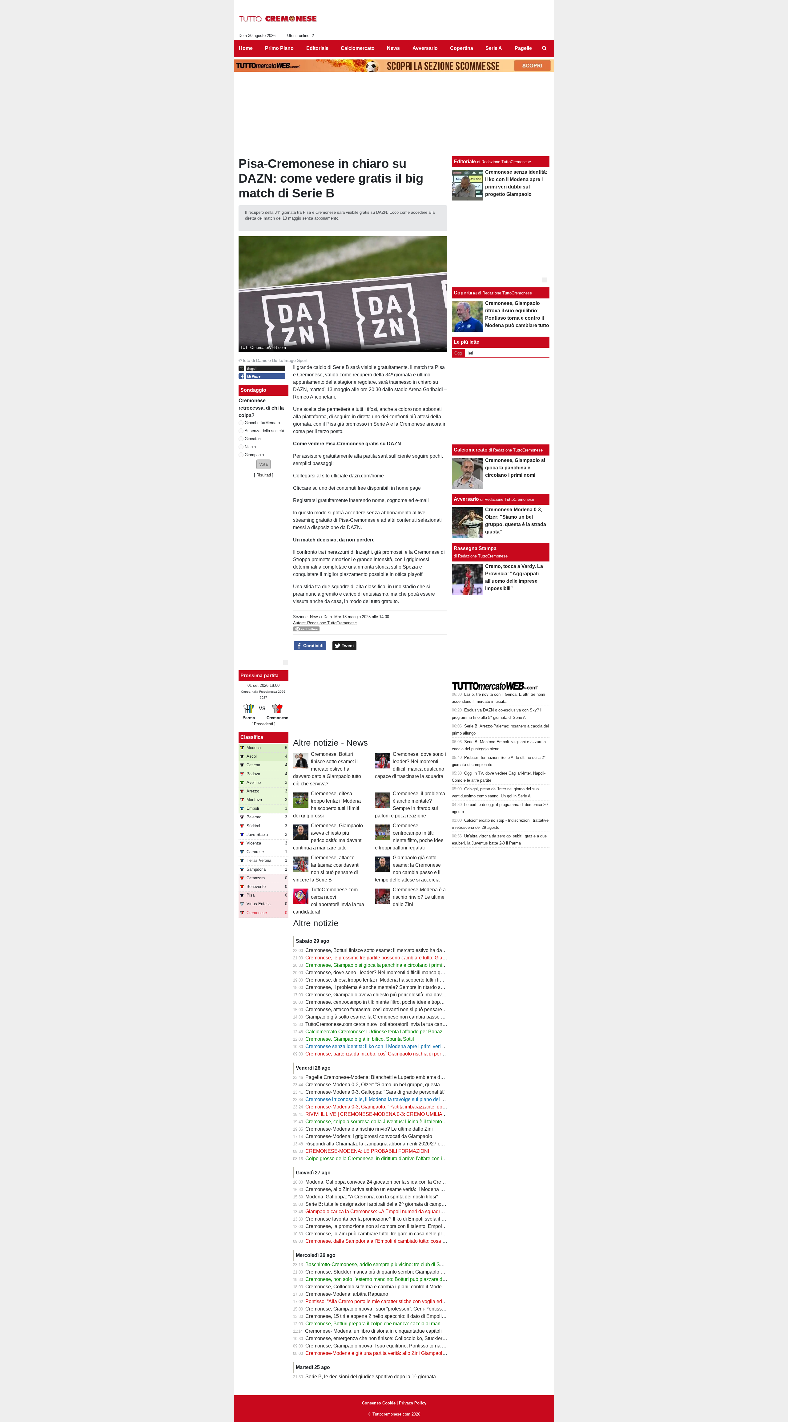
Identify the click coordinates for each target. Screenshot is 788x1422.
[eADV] (285, 662)
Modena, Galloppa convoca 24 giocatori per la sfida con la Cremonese (382, 1182)
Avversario (466, 499)
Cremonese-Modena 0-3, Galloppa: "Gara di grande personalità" (375, 1092)
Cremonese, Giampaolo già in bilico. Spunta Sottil (359, 1039)
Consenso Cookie (379, 1403)
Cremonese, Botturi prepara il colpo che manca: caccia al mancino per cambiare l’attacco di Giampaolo (417, 1323)
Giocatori (253, 438)
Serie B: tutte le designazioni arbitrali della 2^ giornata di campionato (380, 1204)
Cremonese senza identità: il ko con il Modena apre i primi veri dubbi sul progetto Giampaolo (405, 1046)
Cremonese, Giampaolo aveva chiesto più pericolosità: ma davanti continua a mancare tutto (405, 994)
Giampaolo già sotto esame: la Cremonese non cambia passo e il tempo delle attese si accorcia (409, 1016)
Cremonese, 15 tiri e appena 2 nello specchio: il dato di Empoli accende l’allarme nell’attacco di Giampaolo (421, 1316)
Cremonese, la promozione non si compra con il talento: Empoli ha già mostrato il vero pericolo (408, 1226)
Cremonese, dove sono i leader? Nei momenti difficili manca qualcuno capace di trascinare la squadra (416, 972)
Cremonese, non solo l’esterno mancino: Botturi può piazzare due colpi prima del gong (399, 1279)
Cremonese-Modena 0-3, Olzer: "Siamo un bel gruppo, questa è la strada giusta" (392, 1084)
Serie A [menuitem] (493, 48)
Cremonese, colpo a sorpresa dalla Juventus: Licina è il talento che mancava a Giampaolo (403, 1121)
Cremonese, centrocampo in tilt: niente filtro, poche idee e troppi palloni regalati (391, 1002)
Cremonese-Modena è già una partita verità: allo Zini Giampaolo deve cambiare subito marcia (407, 1353)
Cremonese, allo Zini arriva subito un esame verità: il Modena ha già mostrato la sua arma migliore (412, 1189)
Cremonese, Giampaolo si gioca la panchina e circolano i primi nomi (379, 965)
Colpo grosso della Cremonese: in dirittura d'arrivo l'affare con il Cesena (383, 1158)
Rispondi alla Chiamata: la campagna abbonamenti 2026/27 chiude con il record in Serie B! (405, 1143)
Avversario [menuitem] (425, 48)
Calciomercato (471, 449)
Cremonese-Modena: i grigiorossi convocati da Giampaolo (368, 1136)
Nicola (250, 446)
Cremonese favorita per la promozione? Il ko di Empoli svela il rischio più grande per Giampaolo (409, 1218)
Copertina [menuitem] (461, 48)
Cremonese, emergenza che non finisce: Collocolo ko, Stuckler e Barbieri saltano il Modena (405, 1338)
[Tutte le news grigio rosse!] (278, 19)
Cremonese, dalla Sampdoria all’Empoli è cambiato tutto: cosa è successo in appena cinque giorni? (413, 1241)
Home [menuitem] (246, 48)
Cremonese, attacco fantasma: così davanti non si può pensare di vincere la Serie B (396, 1009)
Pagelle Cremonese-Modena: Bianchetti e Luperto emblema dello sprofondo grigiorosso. (401, 1077)
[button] (263, 464)
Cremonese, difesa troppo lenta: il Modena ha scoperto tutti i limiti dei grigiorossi (392, 979)
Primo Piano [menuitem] (279, 48)
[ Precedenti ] (263, 724)
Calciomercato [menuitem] (358, 48)
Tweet (347, 645)
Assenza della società (264, 430)
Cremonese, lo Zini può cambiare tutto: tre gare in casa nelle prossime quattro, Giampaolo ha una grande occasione (431, 1233)
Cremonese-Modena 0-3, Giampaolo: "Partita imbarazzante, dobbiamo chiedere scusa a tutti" (406, 1106)
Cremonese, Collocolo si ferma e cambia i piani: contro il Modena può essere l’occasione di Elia (409, 1286)
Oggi (458, 353)
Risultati (263, 475)
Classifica (251, 737)
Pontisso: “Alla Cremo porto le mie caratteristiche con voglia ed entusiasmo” (387, 1301)
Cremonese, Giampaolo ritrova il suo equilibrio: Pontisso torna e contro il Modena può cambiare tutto (414, 1345)
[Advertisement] (501, 401)
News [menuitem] (393, 48)
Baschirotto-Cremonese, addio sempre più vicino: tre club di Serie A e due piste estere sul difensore (413, 1264)
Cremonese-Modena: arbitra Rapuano (346, 1294)
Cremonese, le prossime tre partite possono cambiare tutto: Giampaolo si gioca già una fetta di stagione (417, 957)
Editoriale (465, 161)
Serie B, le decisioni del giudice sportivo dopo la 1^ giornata (370, 1376)
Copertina (465, 292)
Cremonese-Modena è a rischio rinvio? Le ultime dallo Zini (419, 897)
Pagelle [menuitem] (523, 48)
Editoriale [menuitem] (317, 48)
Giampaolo (254, 454)
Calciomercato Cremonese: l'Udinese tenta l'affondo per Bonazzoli (377, 1031)
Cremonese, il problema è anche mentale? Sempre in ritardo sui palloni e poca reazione (401, 987)
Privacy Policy (412, 1403)
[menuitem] (544, 48)
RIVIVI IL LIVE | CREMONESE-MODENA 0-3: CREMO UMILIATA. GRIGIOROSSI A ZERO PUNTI (412, 1114)
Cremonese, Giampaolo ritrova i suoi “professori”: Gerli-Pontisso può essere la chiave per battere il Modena (421, 1308)
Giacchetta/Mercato (262, 422)
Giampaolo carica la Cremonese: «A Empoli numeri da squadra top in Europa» (390, 1211)
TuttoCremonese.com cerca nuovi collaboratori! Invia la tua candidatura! (383, 1024)
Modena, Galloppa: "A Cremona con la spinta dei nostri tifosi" (371, 1196)
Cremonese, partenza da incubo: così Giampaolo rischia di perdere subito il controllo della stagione (413, 1053)
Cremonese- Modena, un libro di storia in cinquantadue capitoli (373, 1331)
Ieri (470, 353)
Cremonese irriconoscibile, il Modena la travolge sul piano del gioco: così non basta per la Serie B (411, 1099)
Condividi (313, 645)
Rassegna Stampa (475, 548)
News (315, 616)
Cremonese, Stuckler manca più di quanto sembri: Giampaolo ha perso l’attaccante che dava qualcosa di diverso (428, 1271)
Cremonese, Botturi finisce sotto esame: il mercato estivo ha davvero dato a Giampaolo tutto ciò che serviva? (327, 769)
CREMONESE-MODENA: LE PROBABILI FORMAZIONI (367, 1151)
